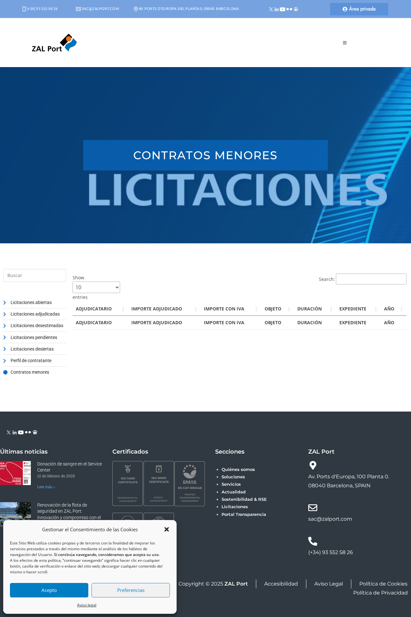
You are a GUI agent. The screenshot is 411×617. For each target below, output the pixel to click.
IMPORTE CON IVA (224, 309)
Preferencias (130, 590)
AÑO (389, 309)
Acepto (49, 590)
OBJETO (273, 309)
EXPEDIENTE (352, 309)
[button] (166, 529)
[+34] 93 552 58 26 (41, 8)
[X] (271, 9)
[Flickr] (289, 9)
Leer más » (46, 487)
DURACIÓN (309, 309)
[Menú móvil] (345, 42)
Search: (327, 279)
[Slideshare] (296, 9)
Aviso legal (86, 605)
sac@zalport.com (100, 8)
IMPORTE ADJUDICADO (156, 309)
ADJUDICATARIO (94, 309)
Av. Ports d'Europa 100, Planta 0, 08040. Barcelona (188, 8)
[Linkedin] (277, 9)
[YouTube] (282, 9)
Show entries (80, 287)
